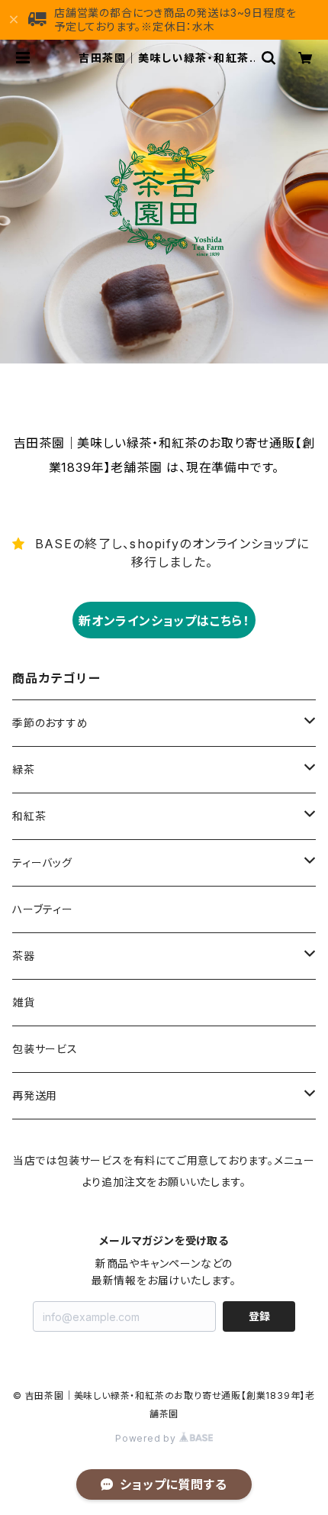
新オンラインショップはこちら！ (164, 620)
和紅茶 (29, 815)
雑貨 (23, 1002)
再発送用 (34, 1095)
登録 (259, 1316)
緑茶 (23, 769)
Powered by (147, 1438)
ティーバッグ (42, 862)
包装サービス (45, 1048)
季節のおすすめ (50, 722)
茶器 (23, 955)
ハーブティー (42, 909)
